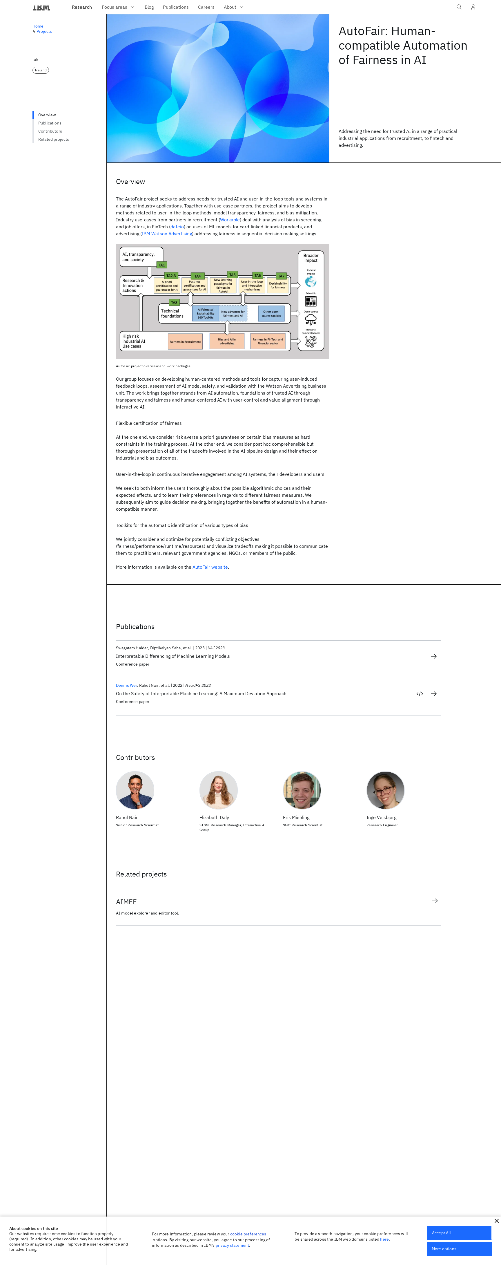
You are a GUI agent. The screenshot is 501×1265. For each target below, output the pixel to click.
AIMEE (126, 901)
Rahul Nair (127, 817)
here (384, 1239)
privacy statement (232, 1245)
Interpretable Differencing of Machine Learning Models (173, 656)
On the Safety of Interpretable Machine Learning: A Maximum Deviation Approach (201, 693)
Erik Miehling (296, 817)
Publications (49, 123)
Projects (44, 31)
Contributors (50, 131)
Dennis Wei (126, 685)
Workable (230, 220)
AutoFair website (210, 567)
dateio (177, 226)
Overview (47, 115)
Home (38, 26)
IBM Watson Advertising (167, 233)
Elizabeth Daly (214, 817)
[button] (497, 1221)
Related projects (53, 139)
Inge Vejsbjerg (381, 817)
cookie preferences (248, 1234)
